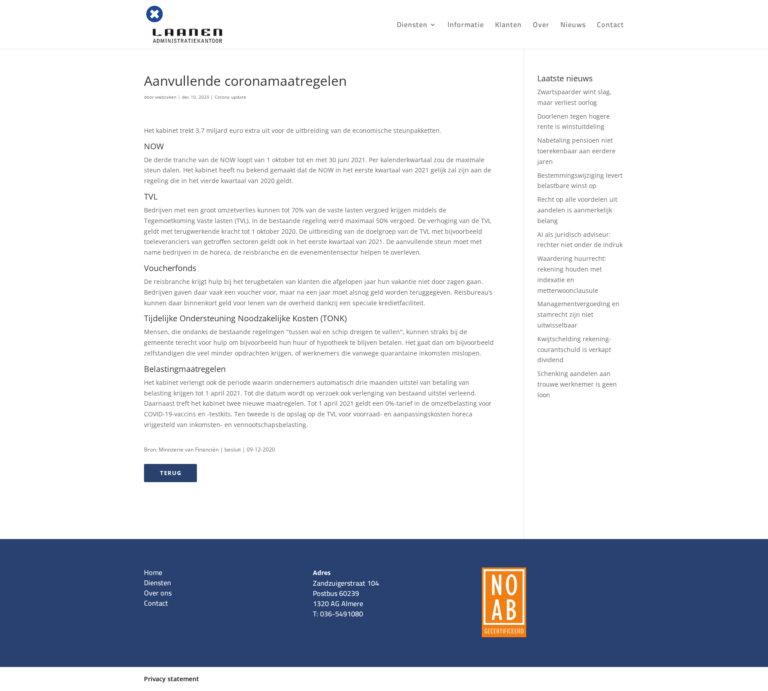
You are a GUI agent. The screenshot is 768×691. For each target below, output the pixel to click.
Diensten (412, 26)
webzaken (165, 97)
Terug (170, 473)
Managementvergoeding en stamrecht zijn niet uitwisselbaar (578, 314)
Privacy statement (171, 679)
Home (153, 572)
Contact (610, 26)
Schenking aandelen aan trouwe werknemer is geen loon (577, 384)
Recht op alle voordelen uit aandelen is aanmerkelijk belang (577, 210)
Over (541, 26)
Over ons (158, 592)
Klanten (508, 26)
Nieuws (573, 26)
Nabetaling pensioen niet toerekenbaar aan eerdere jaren (576, 151)
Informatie (466, 26)
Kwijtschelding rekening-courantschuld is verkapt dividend (574, 349)
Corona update (230, 97)
